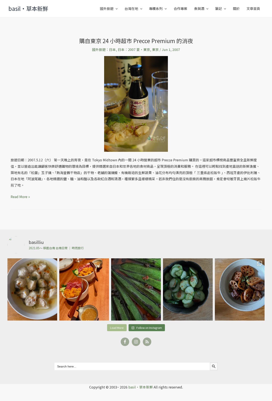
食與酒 (199, 8)
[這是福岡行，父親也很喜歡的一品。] (84, 289)
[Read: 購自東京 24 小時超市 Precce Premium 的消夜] (136, 103)
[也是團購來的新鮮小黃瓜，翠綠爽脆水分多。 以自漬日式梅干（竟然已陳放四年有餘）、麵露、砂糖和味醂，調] (188, 289)
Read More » (20, 196)
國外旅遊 (106, 8)
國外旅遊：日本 (104, 49)
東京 (155, 49)
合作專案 (180, 8)
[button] (115, 8)
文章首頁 (253, 8)
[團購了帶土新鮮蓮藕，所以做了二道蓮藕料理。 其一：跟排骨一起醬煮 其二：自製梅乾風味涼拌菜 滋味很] (240, 289)
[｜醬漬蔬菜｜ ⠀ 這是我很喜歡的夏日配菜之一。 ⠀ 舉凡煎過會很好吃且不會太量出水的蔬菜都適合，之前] (136, 289)
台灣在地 (131, 8)
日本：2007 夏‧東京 (134, 49)
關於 (236, 8)
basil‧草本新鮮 (28, 8)
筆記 (218, 8)
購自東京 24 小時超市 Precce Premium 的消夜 (136, 41)
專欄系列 (156, 8)
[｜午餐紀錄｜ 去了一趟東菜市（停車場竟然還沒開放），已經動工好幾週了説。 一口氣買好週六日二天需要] (32, 289)
